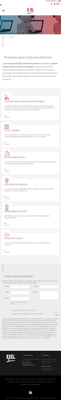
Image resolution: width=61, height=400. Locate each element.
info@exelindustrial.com (28, 365)
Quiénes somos (32, 381)
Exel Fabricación (21, 381)
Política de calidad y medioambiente (30, 384)
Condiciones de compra (33, 398)
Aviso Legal (9, 398)
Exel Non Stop (10, 379)
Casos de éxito (41, 381)
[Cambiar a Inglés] (54, 4)
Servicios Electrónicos (27, 379)
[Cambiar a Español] (52, 4)
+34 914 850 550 (50, 1)
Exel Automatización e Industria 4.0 (45, 379)
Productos (11, 381)
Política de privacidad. (30, 310)
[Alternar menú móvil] (3, 10)
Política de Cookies (19, 398)
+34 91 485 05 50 (26, 363)
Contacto (50, 381)
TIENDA (17, 379)
